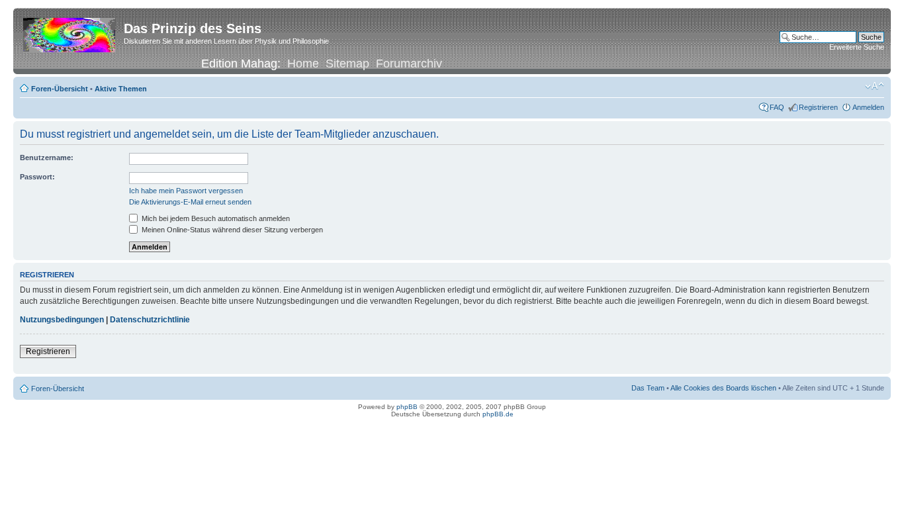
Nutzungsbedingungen (62, 319)
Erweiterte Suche (856, 47)
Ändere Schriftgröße (874, 86)
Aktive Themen (121, 89)
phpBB (407, 406)
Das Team (647, 388)
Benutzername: (46, 158)
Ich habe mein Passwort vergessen (186, 191)
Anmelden (868, 107)
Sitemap (347, 63)
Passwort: (37, 177)
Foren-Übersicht (59, 89)
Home (303, 63)
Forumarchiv (409, 63)
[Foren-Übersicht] (70, 32)
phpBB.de (498, 414)
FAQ (777, 107)
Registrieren (818, 107)
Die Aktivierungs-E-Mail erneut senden (190, 202)
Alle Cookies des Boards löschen (723, 388)
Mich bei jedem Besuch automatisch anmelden (215, 218)
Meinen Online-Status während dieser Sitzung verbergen (231, 230)
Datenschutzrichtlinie (150, 319)
